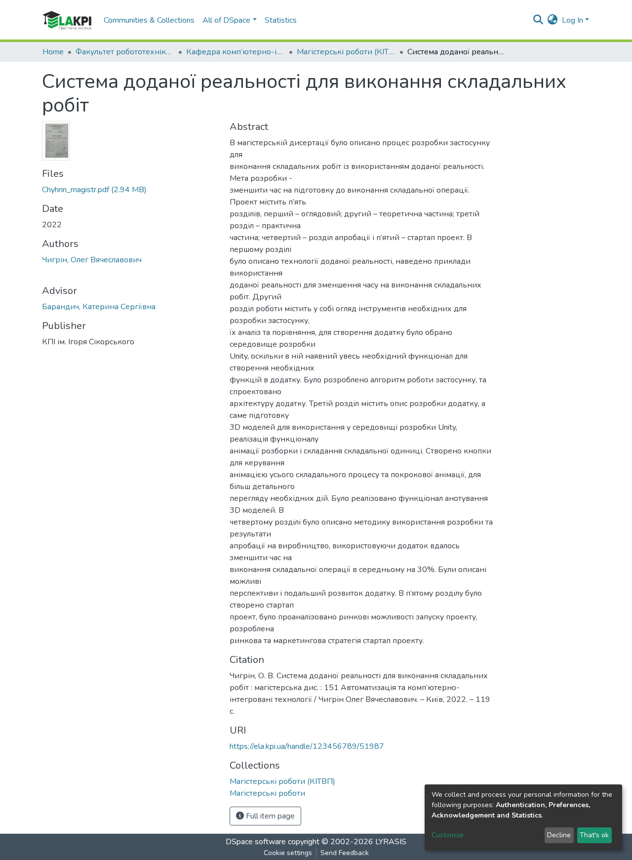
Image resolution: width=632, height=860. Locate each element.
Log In (572, 20)
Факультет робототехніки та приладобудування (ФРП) (125, 51)
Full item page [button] (269, 816)
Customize (448, 835)
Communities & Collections (149, 20)
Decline (559, 835)
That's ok (594, 835)
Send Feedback (344, 853)
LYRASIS (390, 841)
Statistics (281, 20)
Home (53, 51)
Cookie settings (288, 853)
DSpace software (256, 841)
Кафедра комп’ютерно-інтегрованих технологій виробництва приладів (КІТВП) (235, 51)
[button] (553, 20)
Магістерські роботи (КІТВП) (346, 51)
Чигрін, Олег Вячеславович (92, 259)
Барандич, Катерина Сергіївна (99, 306)
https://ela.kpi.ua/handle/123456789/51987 (307, 746)
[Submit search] (538, 20)
